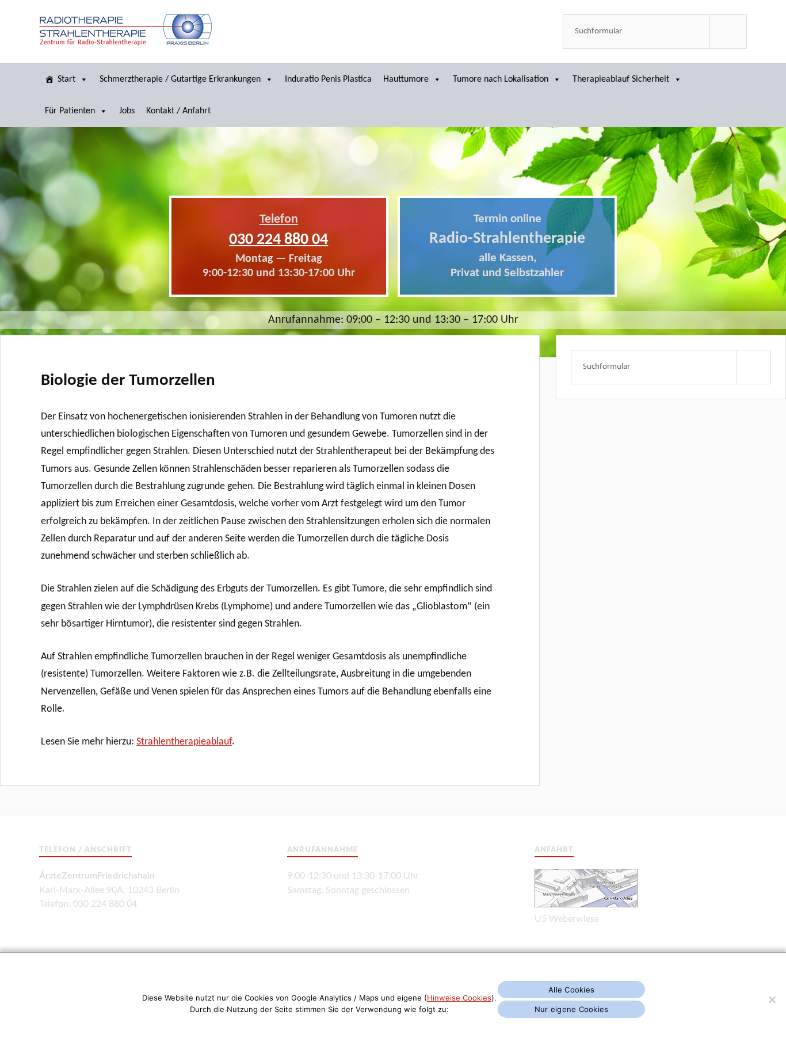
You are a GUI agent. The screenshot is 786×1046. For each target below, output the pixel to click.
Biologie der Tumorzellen (128, 380)
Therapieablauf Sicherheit (621, 79)
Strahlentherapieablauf (184, 742)
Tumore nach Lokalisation (500, 79)
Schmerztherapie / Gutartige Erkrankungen (180, 79)
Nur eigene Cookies (572, 1009)
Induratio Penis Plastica (328, 79)
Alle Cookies (571, 989)
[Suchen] (728, 31)
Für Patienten (70, 111)
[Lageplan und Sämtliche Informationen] (586, 904)
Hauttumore (406, 79)
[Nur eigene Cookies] (771, 999)
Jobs (127, 111)
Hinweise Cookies (459, 997)
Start (66, 79)
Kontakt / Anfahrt (178, 111)
